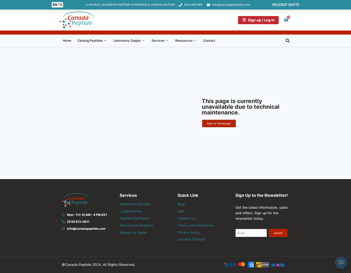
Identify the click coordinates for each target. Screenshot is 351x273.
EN (55, 5)
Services (158, 40)
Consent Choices (191, 239)
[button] (287, 40)
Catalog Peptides (90, 40)
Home (67, 40)
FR (60, 5)
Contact (209, 40)
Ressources (184, 40)
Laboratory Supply (127, 40)
